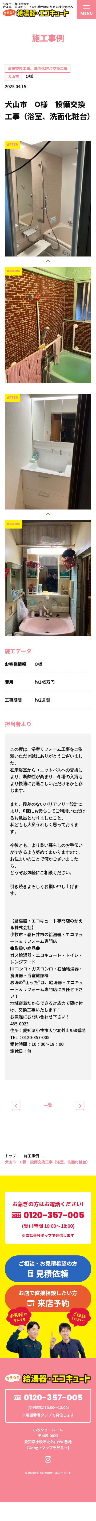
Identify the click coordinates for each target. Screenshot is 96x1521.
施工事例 (31, 1155)
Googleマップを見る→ (48, 1447)
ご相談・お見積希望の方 (48, 1269)
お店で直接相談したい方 (48, 1299)
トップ (10, 1155)
